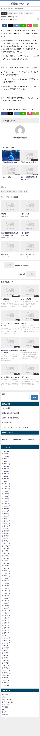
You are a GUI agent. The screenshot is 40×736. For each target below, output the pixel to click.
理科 (11, 13)
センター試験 (6, 422)
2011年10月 (6, 615)
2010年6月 (5, 653)
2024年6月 (5, 451)
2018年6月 (5, 471)
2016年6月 (5, 511)
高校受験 (5, 714)
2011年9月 (5, 618)
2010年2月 (5, 663)
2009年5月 (5, 685)
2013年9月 (5, 578)
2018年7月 (5, 469)
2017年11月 (6, 486)
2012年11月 (6, 593)
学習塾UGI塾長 (20, 137)
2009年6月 (5, 683)
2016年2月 (5, 516)
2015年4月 (5, 536)
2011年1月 (5, 635)
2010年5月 (5, 655)
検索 (3, 394)
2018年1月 (5, 481)
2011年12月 (6, 610)
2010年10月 (6, 643)
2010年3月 (5, 660)
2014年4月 (5, 561)
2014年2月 (5, 566)
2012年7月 (5, 596)
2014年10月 (6, 546)
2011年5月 (5, 625)
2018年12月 (6, 461)
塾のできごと (6, 699)
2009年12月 (6, 668)
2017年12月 (6, 484)
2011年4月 (5, 628)
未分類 (4, 712)
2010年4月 (5, 658)
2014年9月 (5, 548)
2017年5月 (5, 498)
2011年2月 (5, 633)
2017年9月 (5, 491)
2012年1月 (5, 608)
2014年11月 (6, 543)
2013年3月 (5, 586)
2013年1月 (5, 588)
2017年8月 (5, 493)
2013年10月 (6, 576)
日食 (27, 13)
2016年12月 (6, 506)
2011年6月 (5, 623)
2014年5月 (5, 558)
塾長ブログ (4, 13)
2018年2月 (5, 479)
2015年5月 (5, 533)
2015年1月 (5, 541)
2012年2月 (5, 605)
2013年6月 (5, 581)
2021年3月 (5, 454)
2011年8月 (5, 620)
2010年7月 (5, 650)
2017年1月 (5, 503)
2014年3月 (5, 563)
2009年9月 (5, 675)
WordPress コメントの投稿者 (23, 439)
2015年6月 (5, 531)
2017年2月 (5, 501)
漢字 (16, 13)
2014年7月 (5, 553)
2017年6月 (5, 496)
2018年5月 (5, 473)
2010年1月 (5, 665)
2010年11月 (6, 640)
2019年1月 (5, 459)
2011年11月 (6, 613)
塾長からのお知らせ (9, 702)
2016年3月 (5, 513)
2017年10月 (6, 488)
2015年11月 (6, 523)
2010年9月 (5, 645)
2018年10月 (6, 464)
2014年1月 (5, 568)
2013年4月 (5, 583)
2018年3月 (5, 476)
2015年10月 (6, 526)
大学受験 (5, 707)
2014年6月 (5, 556)
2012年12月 (6, 590)
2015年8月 (5, 528)
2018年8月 (5, 466)
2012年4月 (5, 603)
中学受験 (5, 694)
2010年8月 (5, 648)
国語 (22, 13)
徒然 (3, 709)
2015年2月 (5, 538)
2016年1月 (5, 518)
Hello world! (6, 408)
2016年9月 (5, 508)
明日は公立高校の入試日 (10, 413)
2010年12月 (6, 638)
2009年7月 (5, 680)
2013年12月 (6, 571)
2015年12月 (6, 521)
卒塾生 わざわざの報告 (10, 417)
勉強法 (4, 697)
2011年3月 (5, 630)
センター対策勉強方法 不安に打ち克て (16, 427)
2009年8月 (5, 678)
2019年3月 (5, 456)
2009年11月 (6, 670)
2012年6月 (5, 598)
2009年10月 (6, 673)
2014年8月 (5, 551)
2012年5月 (5, 601)
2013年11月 (6, 573)
